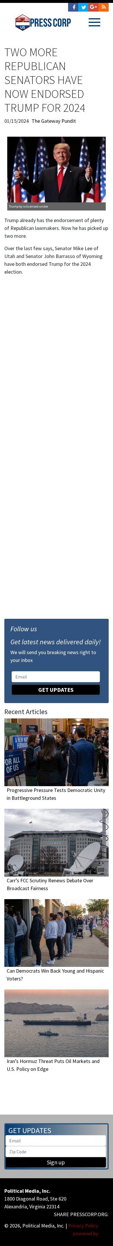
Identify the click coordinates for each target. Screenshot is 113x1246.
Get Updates (56, 689)
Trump (14, 206)
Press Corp (43, 22)
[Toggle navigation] (94, 22)
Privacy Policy (83, 1225)
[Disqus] (56, 360)
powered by (86, 1233)
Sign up (56, 1162)
